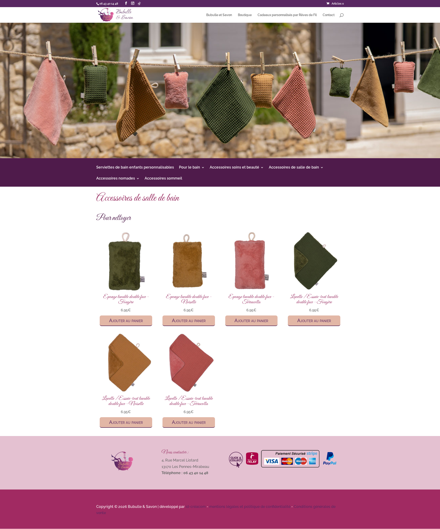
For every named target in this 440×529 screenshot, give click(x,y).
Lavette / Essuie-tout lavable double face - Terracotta (189, 401)
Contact (329, 15)
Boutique (245, 15)
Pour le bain (189, 167)
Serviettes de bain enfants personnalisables (135, 167)
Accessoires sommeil (163, 178)
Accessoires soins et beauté (234, 167)
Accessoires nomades (115, 178)
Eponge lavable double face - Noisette (189, 299)
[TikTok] (139, 3)
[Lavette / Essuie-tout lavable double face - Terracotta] (188, 391)
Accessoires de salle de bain (294, 167)
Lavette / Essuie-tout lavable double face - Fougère (314, 299)
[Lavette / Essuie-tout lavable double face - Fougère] (314, 289)
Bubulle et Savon (219, 15)
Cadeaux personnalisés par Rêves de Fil (287, 15)
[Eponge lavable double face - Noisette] (188, 289)
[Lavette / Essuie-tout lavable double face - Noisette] (126, 391)
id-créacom (196, 506)
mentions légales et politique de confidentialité (249, 506)
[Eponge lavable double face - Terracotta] (251, 289)
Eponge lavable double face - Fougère (126, 299)
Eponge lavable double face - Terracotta (251, 299)
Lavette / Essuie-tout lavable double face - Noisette (126, 401)
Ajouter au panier (126, 320)
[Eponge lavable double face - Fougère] (126, 289)
